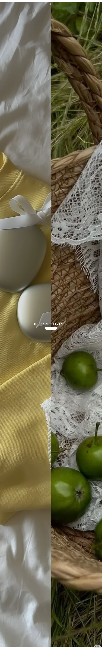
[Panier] (99, 4)
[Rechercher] (94, 4)
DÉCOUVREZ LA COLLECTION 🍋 (51, 328)
